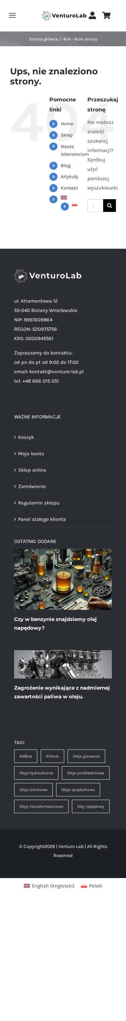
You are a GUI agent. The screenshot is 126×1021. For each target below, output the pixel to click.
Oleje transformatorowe (41, 806)
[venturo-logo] (64, 13)
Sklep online (32, 470)
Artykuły (69, 176)
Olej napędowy (90, 806)
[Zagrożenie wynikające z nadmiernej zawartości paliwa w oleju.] (63, 664)
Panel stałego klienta (42, 519)
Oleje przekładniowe (85, 773)
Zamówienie (32, 486)
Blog (66, 165)
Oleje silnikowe (33, 789)
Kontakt (69, 188)
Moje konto (31, 454)
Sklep (67, 135)
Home (67, 124)
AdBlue (25, 756)
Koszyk (26, 437)
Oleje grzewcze (86, 756)
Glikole (52, 756)
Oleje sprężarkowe (78, 789)
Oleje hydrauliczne (36, 773)
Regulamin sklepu (38, 503)
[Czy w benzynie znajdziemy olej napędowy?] (63, 579)
